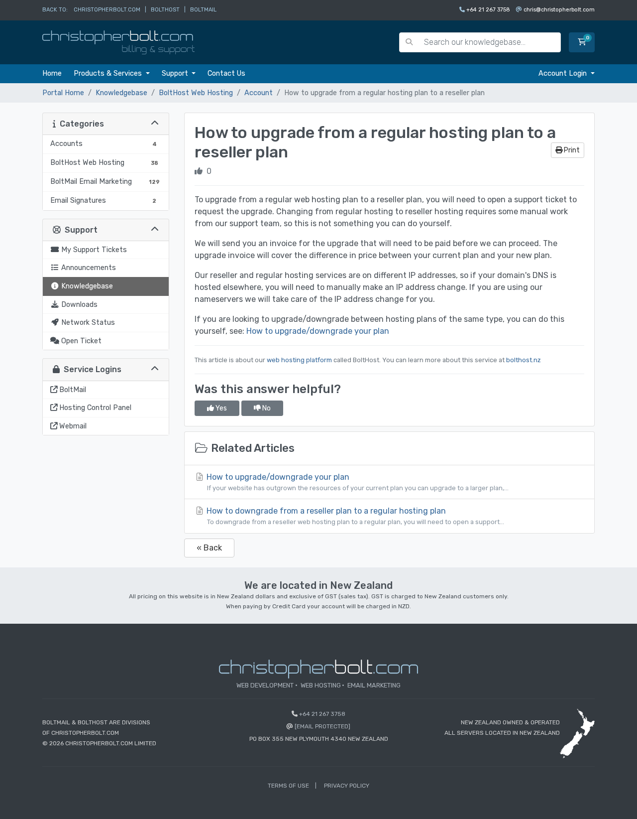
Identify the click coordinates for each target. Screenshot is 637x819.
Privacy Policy (346, 785)
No (266, 408)
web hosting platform (299, 360)
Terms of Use (288, 785)
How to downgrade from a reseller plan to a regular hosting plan (354, 516)
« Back (209, 547)
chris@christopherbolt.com (559, 9)
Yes (220, 408)
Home (52, 73)
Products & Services (109, 73)
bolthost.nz (523, 360)
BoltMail (203, 9)
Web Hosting (321, 685)
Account (258, 93)
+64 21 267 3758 (488, 9)
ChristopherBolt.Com (107, 9)
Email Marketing (374, 685)
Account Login (563, 73)
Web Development (265, 685)
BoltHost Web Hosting (196, 93)
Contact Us (226, 73)
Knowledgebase (121, 93)
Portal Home (63, 93)
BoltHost (165, 9)
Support (176, 73)
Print (571, 150)
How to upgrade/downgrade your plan (317, 331)
